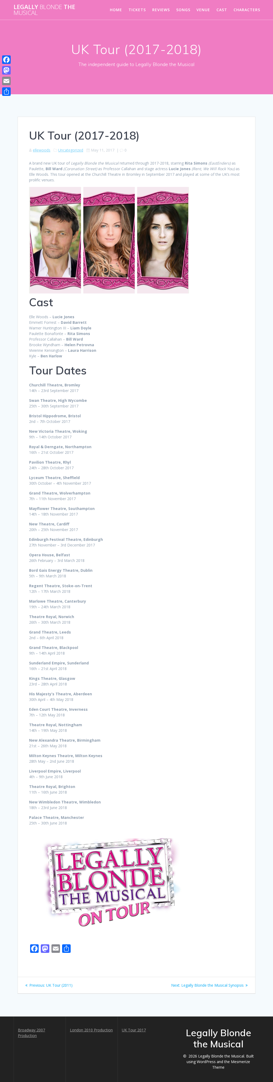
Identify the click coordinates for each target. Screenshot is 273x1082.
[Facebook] (6, 59)
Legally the (44, 10)
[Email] (6, 81)
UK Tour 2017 (134, 1029)
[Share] (6, 91)
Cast (221, 9)
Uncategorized (70, 150)
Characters (247, 9)
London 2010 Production (91, 1029)
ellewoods (41, 150)
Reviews (161, 9)
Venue (203, 9)
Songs (183, 9)
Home (116, 9)
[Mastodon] (6, 70)
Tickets (137, 9)
